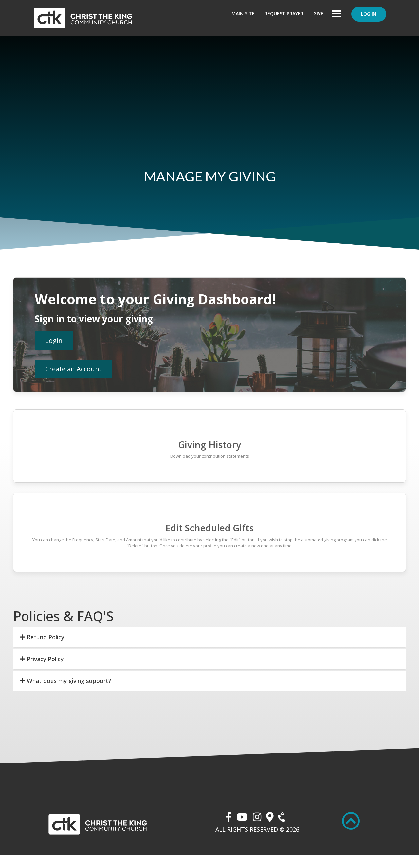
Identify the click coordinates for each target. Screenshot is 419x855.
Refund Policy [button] (44, 637)
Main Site (243, 13)
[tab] (209, 637)
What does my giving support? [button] (68, 681)
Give (318, 13)
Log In (368, 14)
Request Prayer (283, 13)
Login (54, 340)
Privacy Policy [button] (44, 659)
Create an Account (73, 368)
